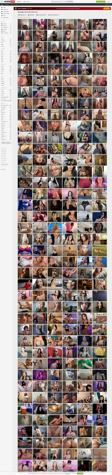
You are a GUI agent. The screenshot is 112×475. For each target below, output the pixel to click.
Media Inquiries (3, 153)
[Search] (65, 1)
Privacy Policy (3, 155)
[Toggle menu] (2, 1)
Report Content (3, 151)
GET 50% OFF (106, 8)
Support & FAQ (3, 148)
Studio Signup (3, 160)
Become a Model (4, 158)
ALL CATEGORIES (7, 142)
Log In (109, 1)
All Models (3, 162)
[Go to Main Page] (9, 1)
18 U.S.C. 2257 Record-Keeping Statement (5, 164)
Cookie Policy (67, 473)
